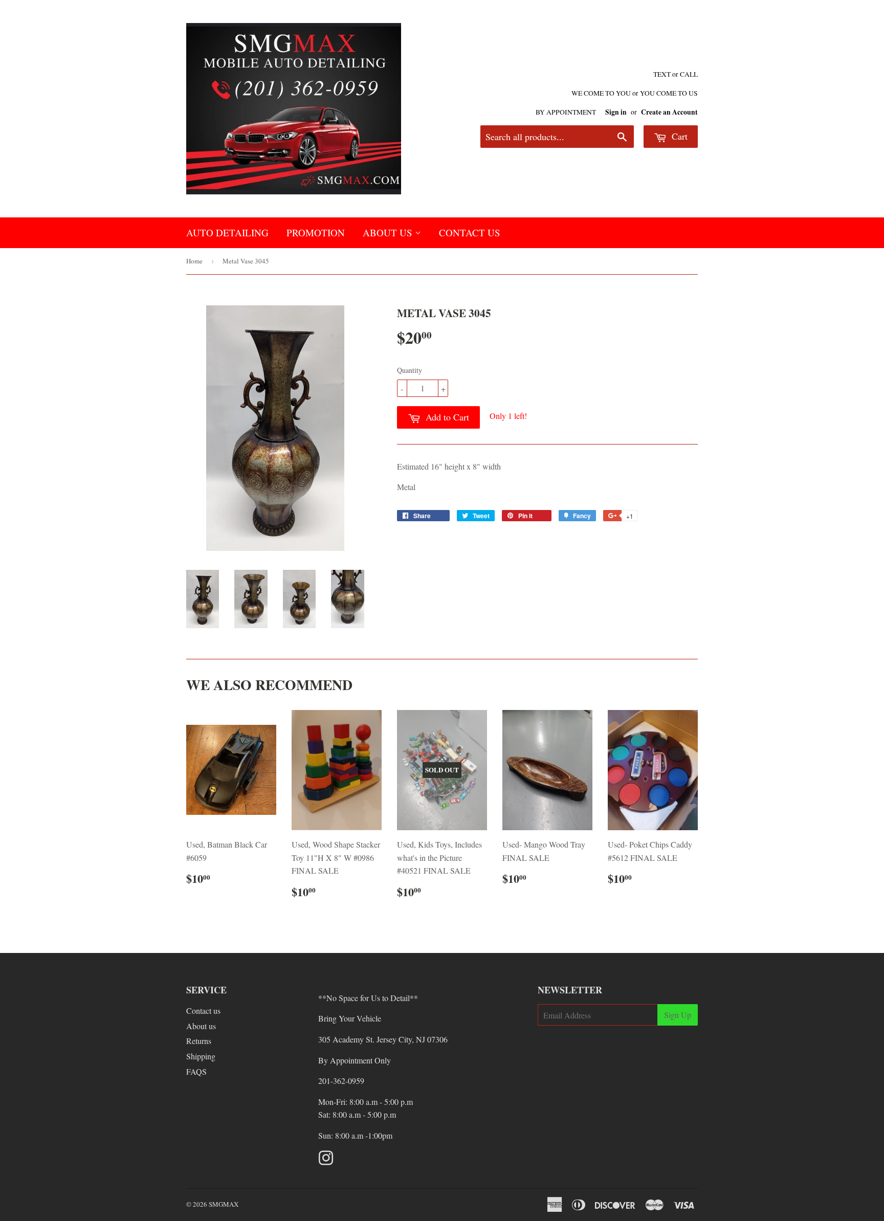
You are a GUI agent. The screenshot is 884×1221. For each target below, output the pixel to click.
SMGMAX (223, 1204)
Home (194, 260)
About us (201, 1025)
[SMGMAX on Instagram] (326, 1161)
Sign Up (677, 1014)
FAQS (196, 1071)
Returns (198, 1040)
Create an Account (669, 112)
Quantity (409, 370)
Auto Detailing (227, 232)
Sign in (616, 112)
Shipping (200, 1056)
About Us (389, 232)
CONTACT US (469, 232)
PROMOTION (315, 232)
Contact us (203, 1010)
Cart (678, 136)
